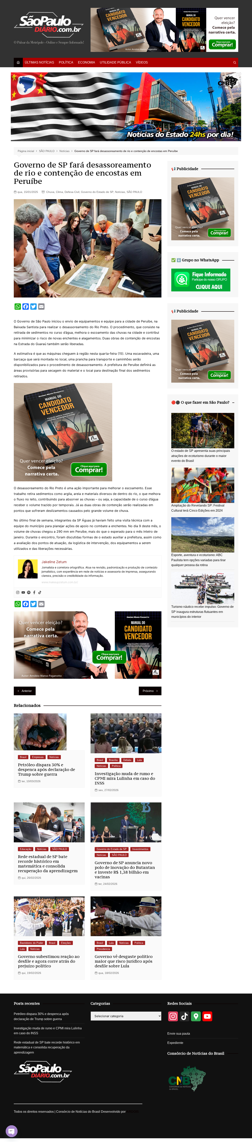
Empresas (38, 757)
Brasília (113, 760)
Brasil (23, 757)
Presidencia (103, 949)
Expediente (175, 1042)
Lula (139, 760)
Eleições (66, 942)
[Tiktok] (40, 593)
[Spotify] (29, 593)
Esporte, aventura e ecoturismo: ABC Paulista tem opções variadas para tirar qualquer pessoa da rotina (198, 560)
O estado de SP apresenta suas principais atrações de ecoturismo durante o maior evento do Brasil (200, 455)
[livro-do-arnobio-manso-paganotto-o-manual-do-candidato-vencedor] (164, 29)
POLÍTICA (66, 62)
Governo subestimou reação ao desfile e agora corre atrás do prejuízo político (49, 961)
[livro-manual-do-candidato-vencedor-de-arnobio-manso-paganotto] (63, 432)
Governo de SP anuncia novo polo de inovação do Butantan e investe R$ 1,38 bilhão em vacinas (125, 870)
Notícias (120, 191)
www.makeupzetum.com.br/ (60, 582)
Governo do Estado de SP (97, 191)
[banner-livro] (87, 645)
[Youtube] (23, 593)
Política (116, 765)
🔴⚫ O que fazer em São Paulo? (200, 402)
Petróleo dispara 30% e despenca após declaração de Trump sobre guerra (46, 769)
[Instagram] (17, 593)
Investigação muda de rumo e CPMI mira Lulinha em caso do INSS (125, 778)
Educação (25, 849)
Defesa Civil (72, 191)
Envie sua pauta (178, 1033)
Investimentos (140, 849)
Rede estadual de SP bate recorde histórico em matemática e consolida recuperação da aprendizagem (48, 863)
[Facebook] (34, 593)
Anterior (27, 691)
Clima (59, 191)
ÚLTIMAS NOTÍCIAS (39, 62)
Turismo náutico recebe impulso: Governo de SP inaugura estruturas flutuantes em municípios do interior (202, 611)
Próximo (148, 691)
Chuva (50, 191)
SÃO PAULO (134, 191)
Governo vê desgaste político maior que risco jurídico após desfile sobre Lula (124, 961)
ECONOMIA (86, 62)
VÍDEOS (142, 62)
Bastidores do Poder (31, 942)
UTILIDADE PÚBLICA (115, 62)
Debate (127, 760)
